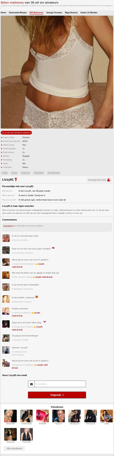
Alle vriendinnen (14, 448)
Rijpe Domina (71, 12)
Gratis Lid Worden (88, 12)
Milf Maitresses (36, 12)
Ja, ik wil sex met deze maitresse (16, 133)
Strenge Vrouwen (54, 12)
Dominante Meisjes (18, 12)
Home (3, 12)
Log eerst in (8, 226)
